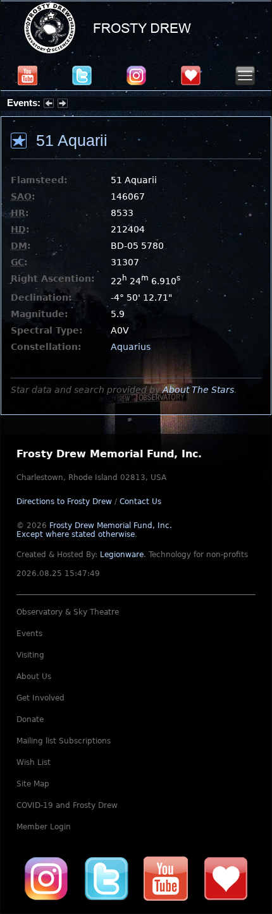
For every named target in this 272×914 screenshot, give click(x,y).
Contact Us (140, 501)
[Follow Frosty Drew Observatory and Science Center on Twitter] (106, 878)
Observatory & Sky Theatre (67, 612)
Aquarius (131, 347)
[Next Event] (63, 105)
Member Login (43, 826)
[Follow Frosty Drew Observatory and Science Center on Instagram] (136, 75)
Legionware (122, 554)
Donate (30, 719)
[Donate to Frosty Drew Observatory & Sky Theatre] (226, 878)
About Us (33, 676)
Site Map (32, 783)
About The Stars (198, 390)
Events (29, 633)
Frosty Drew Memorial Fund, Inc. (94, 530)
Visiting (30, 655)
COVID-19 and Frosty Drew (67, 805)
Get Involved (40, 698)
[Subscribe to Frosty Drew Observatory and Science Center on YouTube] (27, 75)
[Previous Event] (49, 105)
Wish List (33, 762)
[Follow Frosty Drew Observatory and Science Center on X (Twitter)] (82, 75)
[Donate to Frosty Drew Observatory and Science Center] (191, 75)
